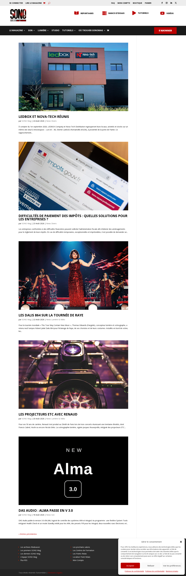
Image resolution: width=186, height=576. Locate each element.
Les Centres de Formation (83, 550)
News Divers (51, 121)
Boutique (137, 3)
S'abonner (165, 30)
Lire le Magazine (34, 3)
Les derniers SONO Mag (30, 553)
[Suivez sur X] (176, 3)
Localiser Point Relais (81, 557)
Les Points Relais (80, 553)
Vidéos (170, 13)
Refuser (150, 565)
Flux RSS (23, 560)
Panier (148, 3)
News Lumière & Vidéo (55, 319)
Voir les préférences (172, 565)
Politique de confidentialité (134, 571)
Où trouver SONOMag (91, 30)
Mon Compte (124, 3)
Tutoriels (143, 13)
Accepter (130, 565)
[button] (181, 542)
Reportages (87, 13)
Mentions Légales (172, 571)
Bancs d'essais (116, 13)
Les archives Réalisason (30, 547)
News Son (50, 515)
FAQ (113, 3)
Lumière (42, 30)
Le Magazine (16, 30)
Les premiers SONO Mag (30, 550)
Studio (55, 30)
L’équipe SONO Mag (28, 557)
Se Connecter (16, 3)
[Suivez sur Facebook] (162, 3)
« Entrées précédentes (28, 534)
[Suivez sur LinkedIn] (171, 3)
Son (30, 30)
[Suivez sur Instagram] (166, 3)
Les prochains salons (81, 547)
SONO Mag (26, 121)
